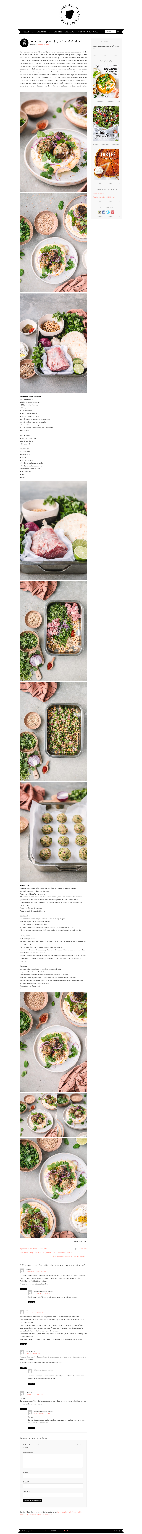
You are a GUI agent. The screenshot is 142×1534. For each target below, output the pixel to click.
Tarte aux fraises (99, 194)
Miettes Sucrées (39, 32)
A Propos (80, 32)
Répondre (24, 1289)
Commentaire (28, 1453)
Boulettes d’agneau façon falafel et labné (55, 41)
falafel (35, 1249)
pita (45, 1249)
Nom (25, 1473)
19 (24, 41)
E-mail (26, 1482)
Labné (41, 1249)
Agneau (23, 1249)
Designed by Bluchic (117, 1531)
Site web (26, 1491)
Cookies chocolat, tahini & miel (104, 197)
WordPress (67, 1531)
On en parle (92, 32)
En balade (69, 32)
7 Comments (82, 1249)
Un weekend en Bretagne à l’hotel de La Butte (68, 1257)
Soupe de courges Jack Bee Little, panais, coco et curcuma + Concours (46, 1253)
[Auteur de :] (106, 81)
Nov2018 (24, 44)
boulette (29, 1249)
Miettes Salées (55, 32)
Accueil (26, 32)
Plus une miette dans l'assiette (41, 1531)
